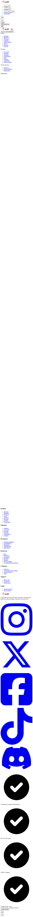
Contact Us (7, 581)
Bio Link (6, 45)
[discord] (16, 770)
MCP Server (7, 548)
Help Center (7, 70)
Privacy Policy (7, 590)
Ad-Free (6, 46)
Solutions (6, 9)
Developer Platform (9, 542)
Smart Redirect (7, 42)
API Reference (7, 543)
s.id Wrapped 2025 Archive (11, 570)
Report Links (7, 583)
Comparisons (7, 56)
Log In (2, 22)
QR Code (6, 39)
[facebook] (16, 707)
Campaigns (7, 60)
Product (6, 6)
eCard (5, 43)
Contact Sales (12, 468)
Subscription (7, 13)
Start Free (3, 468)
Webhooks (6, 545)
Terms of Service (8, 589)
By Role (6, 53)
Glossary (6, 59)
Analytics (6, 40)
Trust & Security (8, 12)
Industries (6, 55)
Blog (5, 57)
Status (5, 573)
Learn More (3, 342)
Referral (6, 560)
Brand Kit (6, 555)
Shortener (6, 37)
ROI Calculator (8, 62)
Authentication (7, 546)
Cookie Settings (5, 909)
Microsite (6, 36)
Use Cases (6, 52)
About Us (6, 67)
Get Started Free (5, 24)
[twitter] (16, 670)
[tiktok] (16, 744)
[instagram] (16, 637)
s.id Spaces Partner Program (11, 563)
